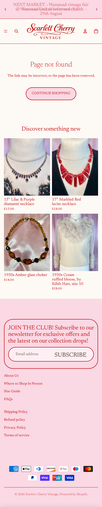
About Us (11, 376)
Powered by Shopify (74, 494)
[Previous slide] (5, 9)
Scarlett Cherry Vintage (42, 494)
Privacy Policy (15, 428)
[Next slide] (96, 9)
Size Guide (12, 391)
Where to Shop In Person (23, 384)
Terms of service (16, 435)
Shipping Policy (16, 412)
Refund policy (14, 420)
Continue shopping (51, 93)
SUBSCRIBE (70, 355)
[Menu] (5, 31)
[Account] (85, 31)
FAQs (8, 399)
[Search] (16, 31)
